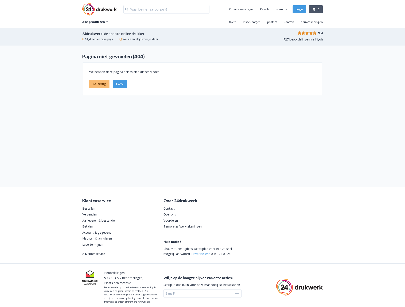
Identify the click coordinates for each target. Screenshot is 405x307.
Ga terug (99, 84)
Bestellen (88, 208)
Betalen (87, 226)
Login (299, 9)
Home (120, 84)
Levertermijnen (92, 244)
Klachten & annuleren (97, 238)
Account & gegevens (96, 232)
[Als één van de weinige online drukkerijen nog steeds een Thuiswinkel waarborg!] (89, 277)
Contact (169, 208)
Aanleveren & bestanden (99, 220)
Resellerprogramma (273, 9)
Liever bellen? (200, 254)
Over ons (169, 214)
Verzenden (89, 214)
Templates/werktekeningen (182, 226)
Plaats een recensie (117, 283)
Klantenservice (95, 254)
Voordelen (170, 220)
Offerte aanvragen (242, 9)
